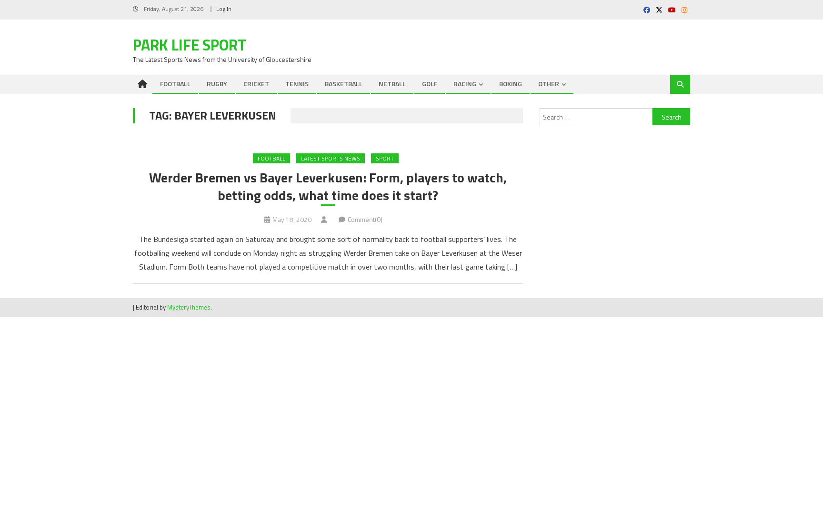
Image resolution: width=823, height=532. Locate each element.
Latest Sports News (330, 158)
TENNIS (297, 84)
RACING (464, 84)
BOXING (510, 84)
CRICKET (256, 84)
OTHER (548, 84)
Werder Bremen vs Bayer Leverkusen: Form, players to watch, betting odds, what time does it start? (328, 186)
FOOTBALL (175, 84)
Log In (223, 8)
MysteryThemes (189, 307)
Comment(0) (365, 219)
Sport (385, 158)
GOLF (429, 84)
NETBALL (392, 84)
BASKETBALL (343, 84)
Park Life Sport (189, 44)
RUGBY (217, 84)
